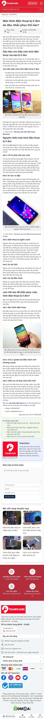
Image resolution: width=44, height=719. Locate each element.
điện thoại (13, 145)
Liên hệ (40, 717)
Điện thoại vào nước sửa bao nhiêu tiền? (21, 436)
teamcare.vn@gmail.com (13, 648)
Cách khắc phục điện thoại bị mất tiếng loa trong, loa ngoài (11, 555)
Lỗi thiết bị (13, 14)
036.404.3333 (9, 645)
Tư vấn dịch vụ (9, 629)
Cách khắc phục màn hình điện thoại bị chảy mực (32, 530)
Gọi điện (31, 717)
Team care (29, 46)
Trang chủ (4, 14)
